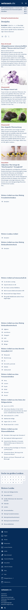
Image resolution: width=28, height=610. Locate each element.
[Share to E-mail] (2, 36)
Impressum (4, 593)
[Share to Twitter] (9, 36)
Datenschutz (4, 595)
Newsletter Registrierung (7, 604)
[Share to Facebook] (6, 36)
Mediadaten (4, 601)
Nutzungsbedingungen (6, 602)
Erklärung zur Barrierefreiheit (8, 599)
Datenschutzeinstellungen (7, 597)
